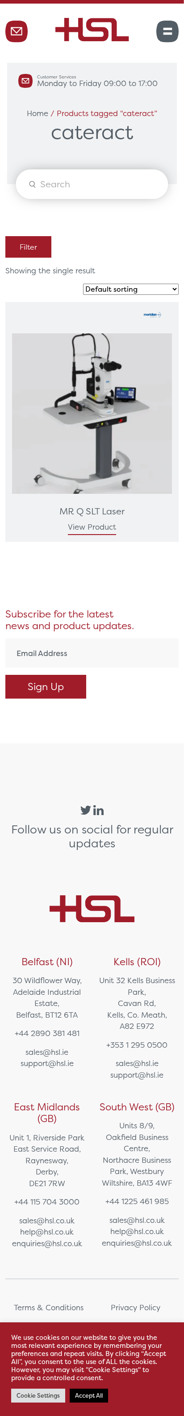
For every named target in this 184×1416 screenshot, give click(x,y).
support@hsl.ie (47, 1063)
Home (37, 113)
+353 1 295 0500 (136, 1044)
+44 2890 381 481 (47, 1033)
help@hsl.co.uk (47, 1231)
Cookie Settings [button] (38, 1395)
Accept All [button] (89, 1395)
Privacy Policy (135, 1307)
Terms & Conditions (49, 1307)
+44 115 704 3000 (46, 1201)
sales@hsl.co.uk (47, 1220)
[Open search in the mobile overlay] (92, 184)
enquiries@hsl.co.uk (47, 1243)
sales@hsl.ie (46, 1052)
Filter (28, 246)
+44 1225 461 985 (137, 1201)
